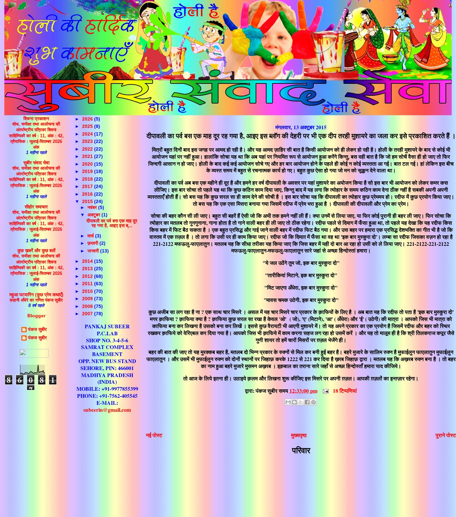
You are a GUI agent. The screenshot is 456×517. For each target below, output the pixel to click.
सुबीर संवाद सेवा (36, 162)
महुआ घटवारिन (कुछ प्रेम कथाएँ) (36, 294)
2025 (88, 126)
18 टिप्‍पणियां (345, 390)
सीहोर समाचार (36, 206)
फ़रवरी (93, 243)
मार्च (91, 235)
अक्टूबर (94, 214)
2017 (88, 186)
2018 (88, 179)
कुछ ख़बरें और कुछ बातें (36, 250)
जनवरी (93, 250)
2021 (88, 156)
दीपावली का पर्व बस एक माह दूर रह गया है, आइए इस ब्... (111, 223)
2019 (88, 171)
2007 (88, 313)
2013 (88, 268)
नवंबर (92, 207)
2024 (88, 134)
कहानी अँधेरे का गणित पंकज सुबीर (36, 300)
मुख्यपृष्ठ (299, 435)
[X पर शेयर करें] (300, 402)
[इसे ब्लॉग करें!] (294, 402)
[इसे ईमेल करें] (288, 402)
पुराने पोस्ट (446, 435)
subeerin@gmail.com (107, 409)
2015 (88, 201)
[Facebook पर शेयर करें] (307, 402)
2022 (88, 149)
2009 (88, 298)
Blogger (36, 315)
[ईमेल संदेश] (325, 390)
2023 (88, 141)
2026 (88, 119)
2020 (88, 164)
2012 (88, 276)
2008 (88, 306)
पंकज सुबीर (37, 329)
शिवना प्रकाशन (36, 118)
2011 (88, 283)
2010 (88, 291)
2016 (88, 194)
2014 (88, 261)
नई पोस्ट (154, 435)
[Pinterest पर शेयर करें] (313, 402)
